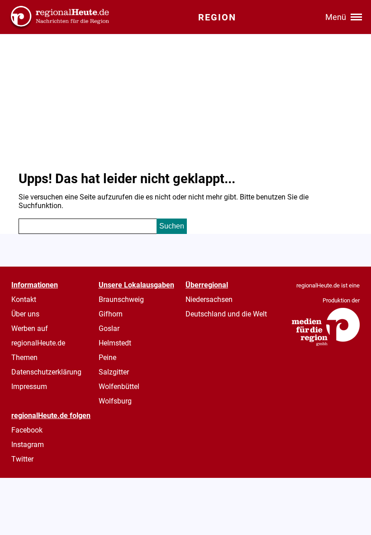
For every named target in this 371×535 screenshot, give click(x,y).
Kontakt (23, 299)
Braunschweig (121, 299)
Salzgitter (114, 372)
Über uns (25, 314)
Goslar (109, 328)
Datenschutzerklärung (46, 372)
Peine (107, 357)
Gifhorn (111, 314)
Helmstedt (115, 343)
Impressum (29, 386)
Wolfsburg (115, 401)
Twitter (22, 459)
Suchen (171, 226)
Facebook (27, 430)
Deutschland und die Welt (226, 314)
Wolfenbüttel (119, 386)
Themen (24, 357)
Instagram (27, 444)
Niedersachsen (209, 299)
